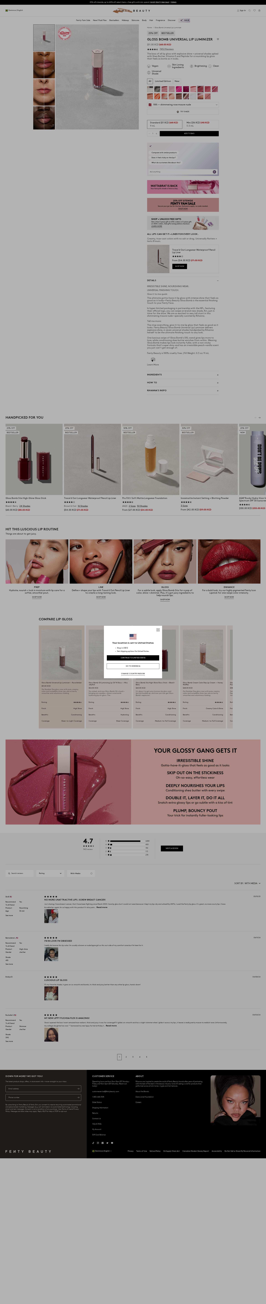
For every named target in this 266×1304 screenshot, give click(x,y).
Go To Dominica (133, 666)
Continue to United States (133, 658)
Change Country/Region (133, 674)
